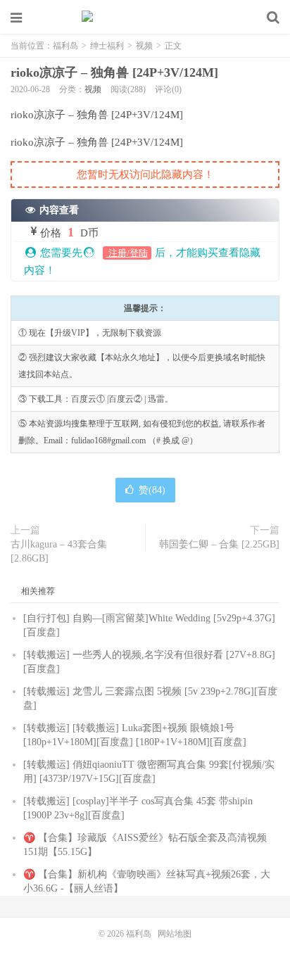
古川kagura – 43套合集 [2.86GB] (59, 551)
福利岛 (145, 18)
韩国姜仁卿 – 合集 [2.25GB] (219, 544)
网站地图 (174, 934)
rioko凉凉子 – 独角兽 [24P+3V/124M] (114, 72)
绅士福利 (107, 46)
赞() (152, 490)
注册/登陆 (127, 253)
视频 (144, 46)
